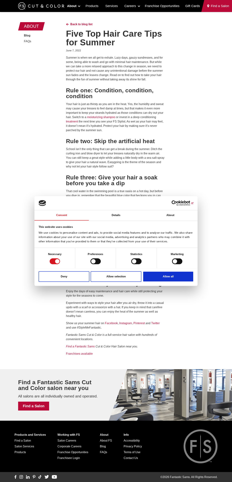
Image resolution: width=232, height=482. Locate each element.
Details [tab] (116, 215)
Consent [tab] (61, 215)
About (71, 6)
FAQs (27, 41)
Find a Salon (33, 406)
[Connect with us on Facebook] (15, 477)
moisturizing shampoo (101, 117)
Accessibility (132, 440)
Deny (64, 276)
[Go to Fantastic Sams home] (41, 6)
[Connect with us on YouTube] (54, 477)
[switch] (95, 261)
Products (92, 6)
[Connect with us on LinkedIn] (28, 477)
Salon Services (24, 446)
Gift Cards (192, 6)
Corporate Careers (69, 446)
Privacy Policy (133, 446)
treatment (72, 121)
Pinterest (139, 323)
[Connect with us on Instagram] (21, 477)
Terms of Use (132, 452)
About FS (106, 440)
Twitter (155, 323)
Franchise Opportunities (162, 6)
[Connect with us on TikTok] (40, 477)
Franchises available (79, 353)
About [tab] (170, 215)
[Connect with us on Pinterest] (34, 477)
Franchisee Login (68, 458)
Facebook (111, 323)
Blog (27, 35)
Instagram (125, 323)
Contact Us (131, 458)
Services (111, 6)
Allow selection (116, 276)
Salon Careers (66, 440)
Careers (130, 6)
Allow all (168, 276)
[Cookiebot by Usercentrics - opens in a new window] (178, 203)
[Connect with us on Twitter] (46, 477)
